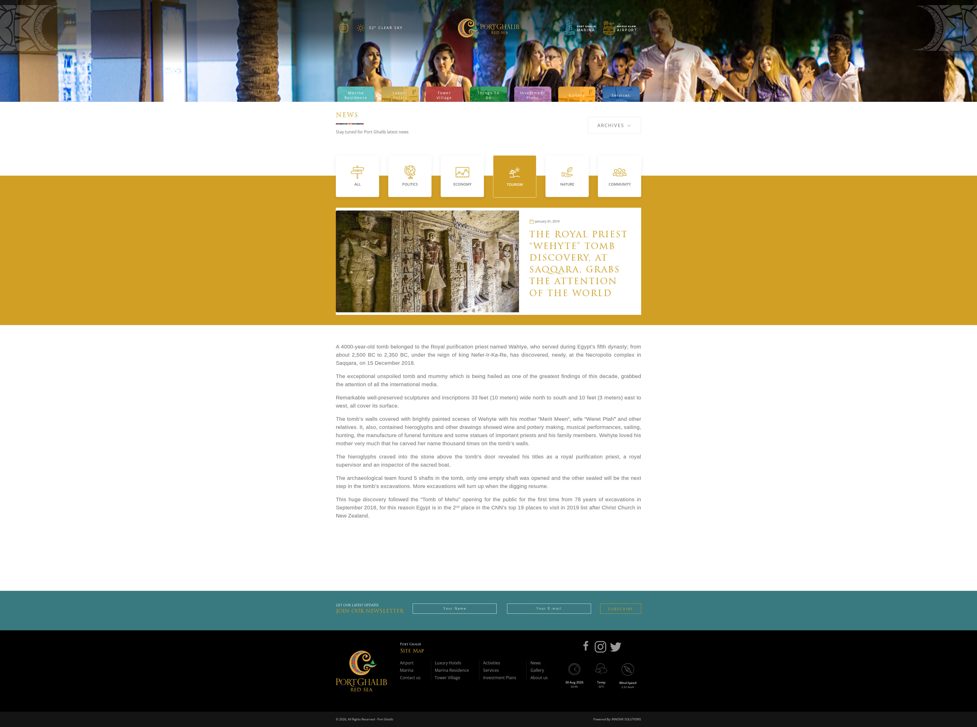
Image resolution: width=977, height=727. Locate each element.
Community (620, 184)
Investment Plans (499, 677)
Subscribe (620, 608)
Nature (567, 184)
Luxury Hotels (448, 663)
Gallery (537, 670)
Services (491, 670)
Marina (406, 670)
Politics (410, 184)
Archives (611, 125)
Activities (491, 663)
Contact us (410, 677)
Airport (407, 663)
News (535, 663)
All (357, 184)
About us (539, 677)
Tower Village (447, 677)
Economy (462, 184)
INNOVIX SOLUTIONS (626, 719)
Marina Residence (452, 670)
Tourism (515, 184)
